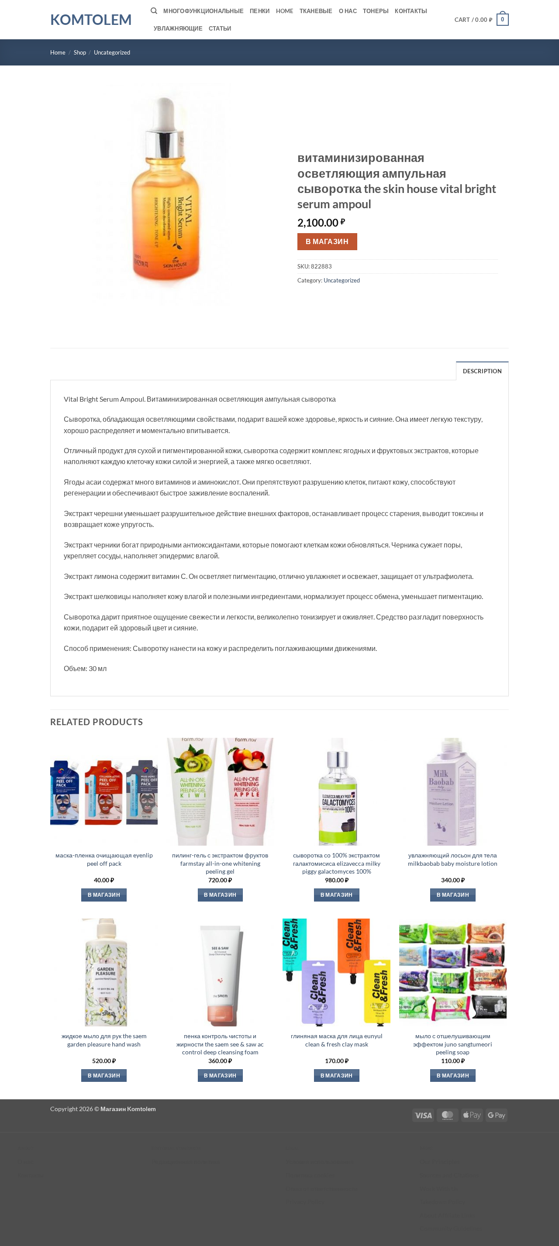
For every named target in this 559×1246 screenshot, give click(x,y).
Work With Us (439, 1188)
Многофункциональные (203, 10)
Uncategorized (112, 52)
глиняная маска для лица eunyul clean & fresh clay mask (337, 1040)
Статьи (220, 28)
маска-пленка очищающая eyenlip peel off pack (104, 859)
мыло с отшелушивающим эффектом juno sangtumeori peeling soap (452, 1044)
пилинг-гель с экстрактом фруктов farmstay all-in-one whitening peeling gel (220, 863)
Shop (80, 52)
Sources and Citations (449, 1175)
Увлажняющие (178, 28)
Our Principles (439, 1161)
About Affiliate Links (447, 1215)
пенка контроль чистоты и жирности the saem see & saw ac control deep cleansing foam (220, 1044)
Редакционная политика (186, 1161)
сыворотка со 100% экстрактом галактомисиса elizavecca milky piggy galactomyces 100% (336, 863)
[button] (482, 19)
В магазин (327, 241)
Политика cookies (310, 1175)
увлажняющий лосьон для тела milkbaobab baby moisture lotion (452, 859)
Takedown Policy (442, 1201)
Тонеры (376, 10)
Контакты (411, 10)
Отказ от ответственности (322, 1188)
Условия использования (320, 1161)
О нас (348, 10)
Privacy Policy (305, 1201)
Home (284, 10)
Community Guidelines (451, 1228)
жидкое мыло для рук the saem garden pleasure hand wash (104, 1040)
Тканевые (316, 10)
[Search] (154, 11)
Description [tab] (482, 371)
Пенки (259, 10)
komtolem (91, 20)
